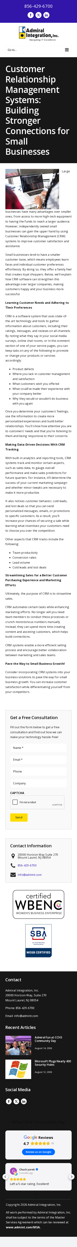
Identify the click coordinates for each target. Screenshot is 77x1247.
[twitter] (16, 1101)
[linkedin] (24, 1101)
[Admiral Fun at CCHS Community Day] (18, 1045)
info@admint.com (30, 875)
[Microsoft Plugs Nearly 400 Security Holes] (18, 1069)
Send (18, 817)
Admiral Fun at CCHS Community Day (48, 1039)
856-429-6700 (38, 6)
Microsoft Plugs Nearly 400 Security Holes (53, 1063)
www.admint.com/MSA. (23, 1227)
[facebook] (9, 1101)
